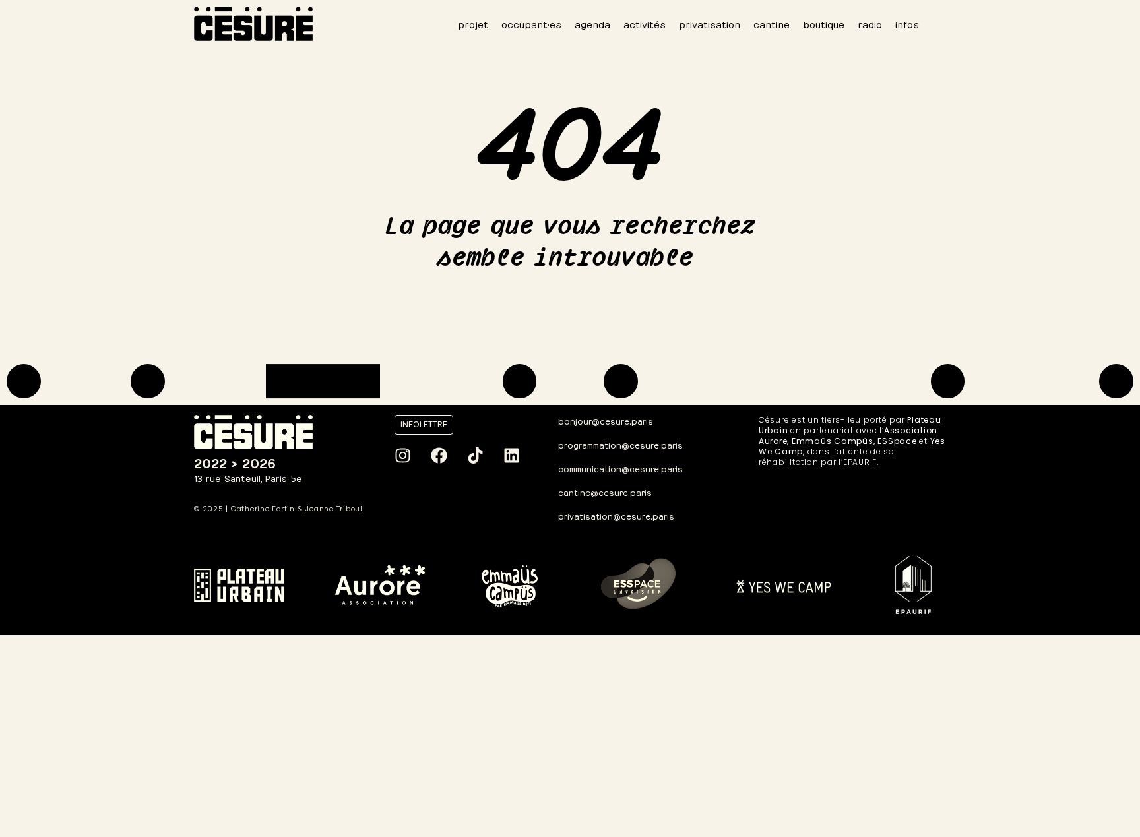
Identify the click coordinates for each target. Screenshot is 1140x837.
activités (644, 23)
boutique (823, 23)
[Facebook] (438, 455)
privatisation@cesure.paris (616, 515)
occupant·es (531, 23)
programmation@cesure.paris (620, 444)
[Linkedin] (511, 455)
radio (870, 23)
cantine (771, 23)
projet (473, 23)
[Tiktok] (475, 455)
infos (907, 23)
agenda (592, 23)
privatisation (709, 23)
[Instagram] (402, 455)
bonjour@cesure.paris (605, 420)
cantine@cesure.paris (605, 491)
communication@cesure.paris (620, 468)
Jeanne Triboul (334, 508)
